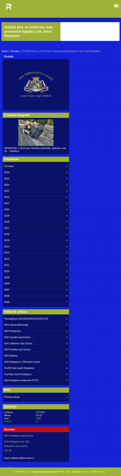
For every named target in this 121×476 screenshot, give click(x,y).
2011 (6, 265)
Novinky (14, 51)
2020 (6, 209)
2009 (6, 277)
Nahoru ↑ (102, 472)
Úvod (4, 51)
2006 (6, 296)
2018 (6, 221)
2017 (6, 228)
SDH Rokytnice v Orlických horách (22, 362)
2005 (6, 302)
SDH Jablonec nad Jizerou (18, 343)
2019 (6, 215)
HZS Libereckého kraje (16, 325)
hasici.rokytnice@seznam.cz (19, 458)
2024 (6, 185)
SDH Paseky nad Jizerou (17, 349)
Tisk (67, 472)
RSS (62, 472)
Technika (9, 166)
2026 (6, 172)
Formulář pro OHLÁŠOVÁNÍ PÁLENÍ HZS (26, 319)
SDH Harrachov (12, 331)
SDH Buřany (10, 355)
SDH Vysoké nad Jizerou (17, 337)
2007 (6, 289)
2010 (6, 271)
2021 (6, 203)
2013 (6, 252)
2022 (6, 197)
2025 (6, 178)
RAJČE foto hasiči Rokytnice (19, 368)
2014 (6, 246)
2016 (6, 234)
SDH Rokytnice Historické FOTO (21, 380)
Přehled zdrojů (11, 397)
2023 (6, 191)
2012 (6, 259)
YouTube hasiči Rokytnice (17, 374)
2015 (6, 240)
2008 (6, 283)
